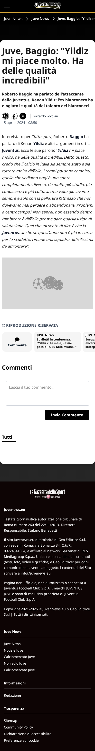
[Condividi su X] (22, 116)
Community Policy (18, 727)
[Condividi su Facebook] (14, 116)
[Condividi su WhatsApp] (5, 116)
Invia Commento (67, 415)
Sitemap (10, 720)
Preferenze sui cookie (21, 740)
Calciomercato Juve (19, 656)
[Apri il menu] (7, 6)
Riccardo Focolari (45, 116)
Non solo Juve (15, 663)
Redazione (12, 695)
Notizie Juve (13, 650)
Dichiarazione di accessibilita (27, 733)
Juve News (13, 18)
